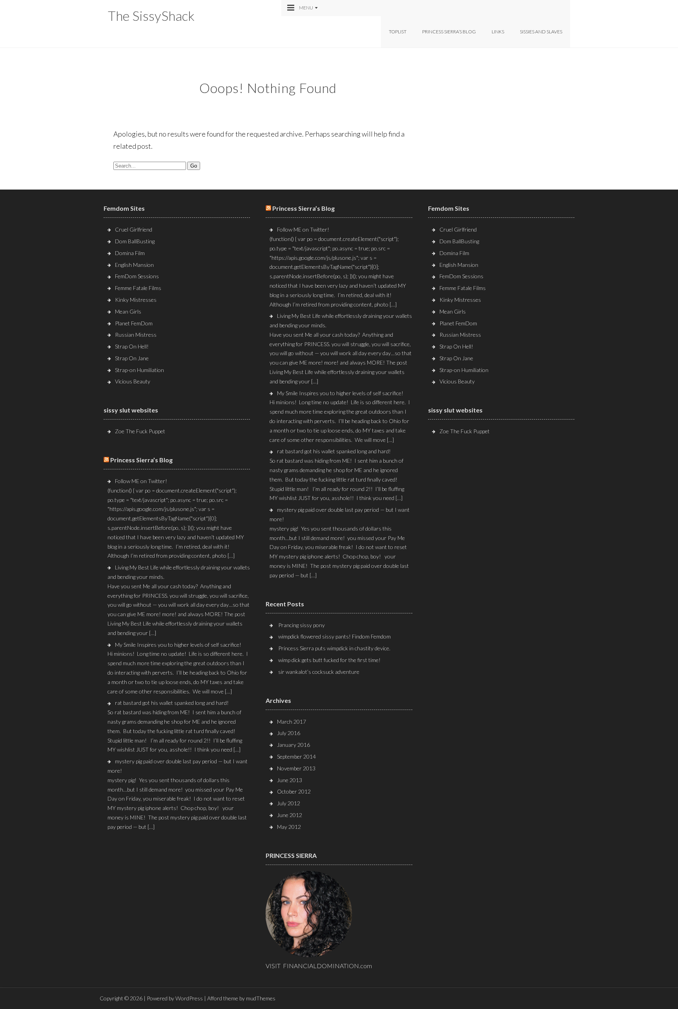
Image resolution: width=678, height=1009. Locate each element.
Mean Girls (128, 311)
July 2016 (288, 733)
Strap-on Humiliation (139, 370)
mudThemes (260, 998)
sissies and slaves (541, 32)
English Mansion (134, 264)
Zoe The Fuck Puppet (140, 431)
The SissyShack (151, 15)
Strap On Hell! (132, 346)
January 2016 (293, 744)
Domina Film (130, 253)
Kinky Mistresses (136, 299)
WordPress (189, 998)
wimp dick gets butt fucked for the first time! (329, 660)
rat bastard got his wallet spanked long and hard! (172, 702)
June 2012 (289, 815)
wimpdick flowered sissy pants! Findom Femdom (334, 636)
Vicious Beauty (132, 381)
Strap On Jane (132, 358)
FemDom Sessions (137, 276)
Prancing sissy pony (301, 625)
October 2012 (294, 791)
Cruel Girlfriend (133, 229)
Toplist (397, 32)
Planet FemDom (134, 323)
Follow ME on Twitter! (141, 481)
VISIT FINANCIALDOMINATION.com (319, 965)
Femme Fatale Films (138, 288)
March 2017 (291, 721)
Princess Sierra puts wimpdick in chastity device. (334, 648)
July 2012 (288, 803)
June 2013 (289, 780)
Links (498, 32)
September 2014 (296, 756)
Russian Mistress (136, 334)
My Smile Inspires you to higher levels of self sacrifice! (178, 644)
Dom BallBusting (135, 241)
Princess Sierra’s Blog (449, 32)
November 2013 (296, 768)
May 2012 (289, 826)
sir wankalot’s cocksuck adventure (318, 671)
